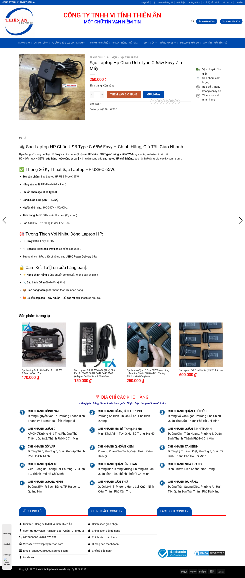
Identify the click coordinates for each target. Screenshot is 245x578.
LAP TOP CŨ (40, 43)
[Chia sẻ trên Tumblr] (177, 101)
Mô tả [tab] (22, 138)
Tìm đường (7, 533)
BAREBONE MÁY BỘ (189, 43)
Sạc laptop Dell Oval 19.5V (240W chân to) (201, 370)
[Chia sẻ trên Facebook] (153, 101)
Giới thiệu (180, 2)
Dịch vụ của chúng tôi (163, 2)
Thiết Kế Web (81, 569)
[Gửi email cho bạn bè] (165, 101)
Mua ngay (153, 94)
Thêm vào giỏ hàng (124, 94)
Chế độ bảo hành (211, 2)
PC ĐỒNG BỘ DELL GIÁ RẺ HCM (67, 43)
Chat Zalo (7, 544)
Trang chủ (144, 2)
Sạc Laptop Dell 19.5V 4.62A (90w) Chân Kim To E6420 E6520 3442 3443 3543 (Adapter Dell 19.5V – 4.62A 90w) (95, 373)
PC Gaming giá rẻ (98, 43)
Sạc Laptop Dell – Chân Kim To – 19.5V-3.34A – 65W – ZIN (42, 372)
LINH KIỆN (149, 43)
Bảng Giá (193, 2)
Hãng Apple (167, 43)
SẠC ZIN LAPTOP (129, 57)
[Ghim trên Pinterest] (171, 101)
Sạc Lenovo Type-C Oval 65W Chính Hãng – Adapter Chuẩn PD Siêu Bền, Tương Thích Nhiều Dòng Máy (148, 373)
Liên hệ (239, 2)
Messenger (7, 555)
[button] (23, 99)
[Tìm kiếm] (193, 21)
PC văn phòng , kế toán (125, 43)
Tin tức (226, 2)
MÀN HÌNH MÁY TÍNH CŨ (215, 43)
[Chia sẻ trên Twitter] (159, 101)
